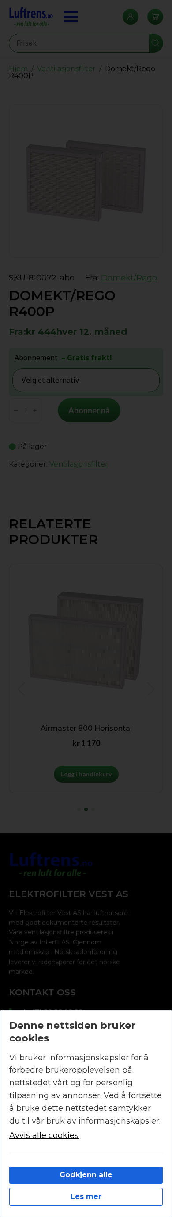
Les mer (86, 1196)
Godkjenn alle (86, 1174)
